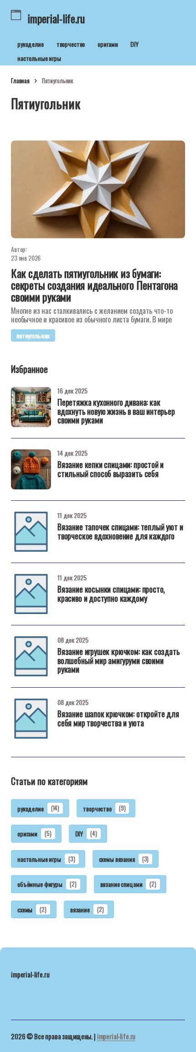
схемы (31, 909)
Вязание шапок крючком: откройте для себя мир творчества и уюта (118, 719)
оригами (108, 44)
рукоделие (30, 44)
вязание (87, 909)
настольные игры (39, 58)
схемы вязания (124, 859)
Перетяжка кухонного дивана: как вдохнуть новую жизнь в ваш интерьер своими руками (116, 412)
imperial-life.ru (116, 1036)
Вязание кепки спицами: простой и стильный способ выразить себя (110, 469)
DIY (134, 44)
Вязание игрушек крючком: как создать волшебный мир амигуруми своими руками (118, 661)
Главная (20, 80)
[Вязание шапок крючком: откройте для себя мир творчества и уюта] (31, 719)
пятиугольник (33, 335)
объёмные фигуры (47, 884)
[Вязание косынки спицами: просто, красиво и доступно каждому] (31, 594)
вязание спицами (128, 884)
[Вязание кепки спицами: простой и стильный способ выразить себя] (31, 469)
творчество (71, 44)
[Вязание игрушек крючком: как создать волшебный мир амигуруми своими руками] (31, 656)
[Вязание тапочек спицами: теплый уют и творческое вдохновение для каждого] (31, 532)
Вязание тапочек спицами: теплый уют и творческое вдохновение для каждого (120, 532)
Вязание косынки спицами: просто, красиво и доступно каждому (111, 594)
